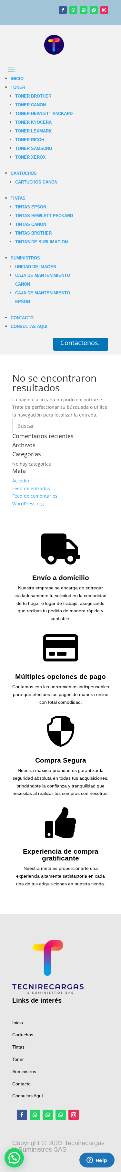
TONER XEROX (30, 157)
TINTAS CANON (30, 224)
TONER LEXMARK (33, 131)
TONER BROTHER (33, 96)
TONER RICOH (29, 139)
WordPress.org (28, 504)
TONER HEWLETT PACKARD (44, 113)
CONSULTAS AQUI (29, 326)
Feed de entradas (31, 488)
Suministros (24, 1071)
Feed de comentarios (34, 496)
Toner (18, 1059)
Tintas (18, 1047)
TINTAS (18, 198)
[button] (14, 1157)
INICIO (17, 78)
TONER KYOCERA (33, 122)
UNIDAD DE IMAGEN (35, 266)
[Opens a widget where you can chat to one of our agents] (97, 1161)
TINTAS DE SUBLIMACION (41, 241)
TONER (18, 87)
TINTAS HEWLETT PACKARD (44, 215)
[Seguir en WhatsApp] (73, 10)
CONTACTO (22, 317)
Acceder (21, 481)
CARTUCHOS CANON (36, 182)
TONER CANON (30, 104)
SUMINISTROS (25, 258)
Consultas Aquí (27, 1095)
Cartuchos (22, 1034)
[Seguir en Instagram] (104, 10)
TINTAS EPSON (30, 207)
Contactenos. (80, 342)
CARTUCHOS (24, 173)
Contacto (21, 1083)
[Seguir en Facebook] (63, 10)
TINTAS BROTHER (33, 233)
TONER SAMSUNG (33, 148)
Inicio (17, 1022)
